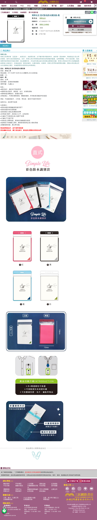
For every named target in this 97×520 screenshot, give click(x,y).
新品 (13, 5)
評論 (88, 12)
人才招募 (30, 484)
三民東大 (44, 5)
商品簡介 (6, 46)
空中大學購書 (43, 489)
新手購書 (54, 485)
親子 (62, 5)
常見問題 (42, 485)
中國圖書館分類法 (32, 486)
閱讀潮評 (18, 491)
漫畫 (79, 5)
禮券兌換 (42, 484)
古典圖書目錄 (27, 499)
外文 (29, 5)
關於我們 (6, 484)
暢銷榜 (4, 5)
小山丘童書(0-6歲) (29, 497)
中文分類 (6, 485)
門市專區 (18, 484)
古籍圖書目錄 (7, 499)
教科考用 (87, 5)
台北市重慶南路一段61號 (52, 507)
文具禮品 (15, 12)
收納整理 (23, 12)
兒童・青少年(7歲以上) (51, 497)
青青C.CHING (44, 24)
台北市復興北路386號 (10, 507)
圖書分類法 (19, 485)
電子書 (54, 5)
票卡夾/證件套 (33, 12)
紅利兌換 (30, 491)
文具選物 (70, 5)
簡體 (36, 5)
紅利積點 (54, 484)
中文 (22, 5)
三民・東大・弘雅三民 (10, 497)
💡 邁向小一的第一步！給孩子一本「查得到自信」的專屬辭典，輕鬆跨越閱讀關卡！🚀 (17, 9)
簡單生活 (43, 18)
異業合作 (6, 491)
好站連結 (42, 491)
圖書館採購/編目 (32, 489)
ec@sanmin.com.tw (10, 515)
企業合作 (54, 489)
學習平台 (18, 489)
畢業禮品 (46, 499)
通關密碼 (6, 489)
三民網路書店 (5, 12)
